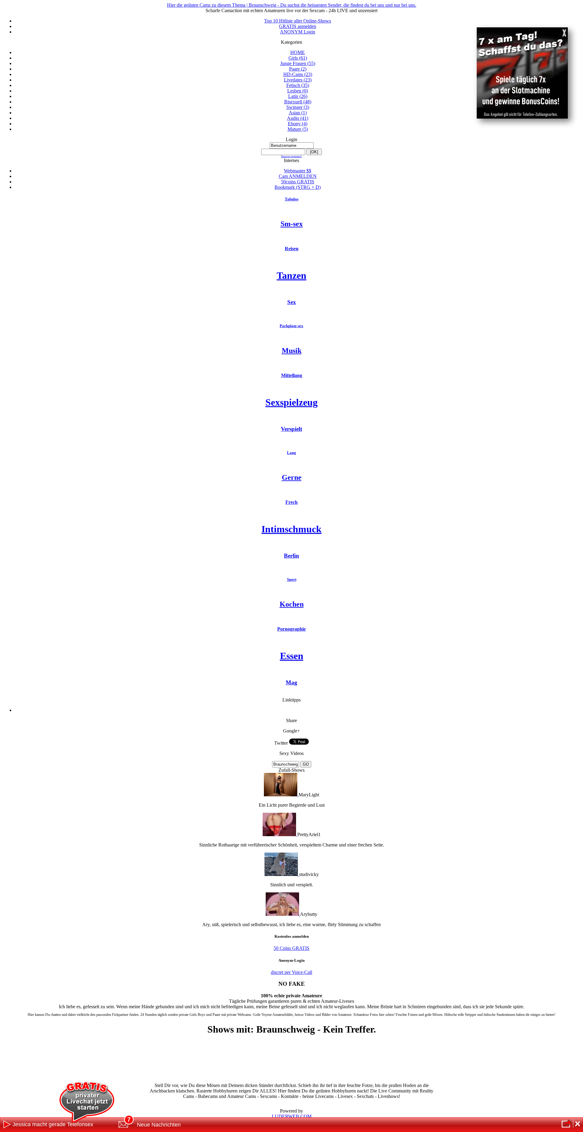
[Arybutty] (283, 914)
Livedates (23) (298, 79)
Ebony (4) (297, 123)
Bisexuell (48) (297, 101)
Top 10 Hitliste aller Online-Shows (297, 20)
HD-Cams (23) (297, 74)
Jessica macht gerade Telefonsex (52, 1124)
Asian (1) (298, 112)
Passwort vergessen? (291, 156)
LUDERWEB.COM (292, 1116)
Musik (292, 351)
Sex (291, 302)
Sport (291, 579)
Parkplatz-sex (291, 326)
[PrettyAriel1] (280, 834)
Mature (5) (298, 129)
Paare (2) (297, 68)
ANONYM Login (297, 31)
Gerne (292, 477)
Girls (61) (297, 58)
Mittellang (291, 375)
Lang (291, 452)
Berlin (291, 555)
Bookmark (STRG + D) (297, 187)
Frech (291, 502)
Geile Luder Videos (298, 710)
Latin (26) (297, 96)
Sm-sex (292, 224)
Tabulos (291, 199)
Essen (291, 655)
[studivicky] (281, 874)
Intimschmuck (291, 529)
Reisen (291, 248)
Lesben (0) (297, 90)
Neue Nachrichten (159, 1125)
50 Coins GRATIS (291, 948)
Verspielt (291, 429)
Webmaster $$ (297, 170)
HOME (297, 52)
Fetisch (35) (297, 85)
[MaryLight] (281, 794)
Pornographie (291, 629)
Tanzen (291, 275)
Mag (291, 682)
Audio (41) (297, 118)
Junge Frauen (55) (297, 63)
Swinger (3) (297, 107)
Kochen (292, 604)
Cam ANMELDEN (298, 176)
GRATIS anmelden (297, 26)
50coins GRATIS (297, 181)
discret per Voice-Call (291, 972)
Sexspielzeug (291, 402)
